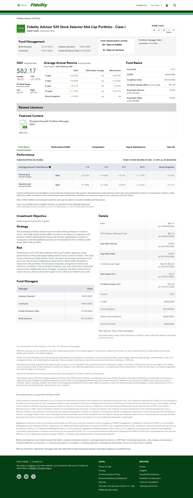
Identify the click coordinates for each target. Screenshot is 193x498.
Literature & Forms (148, 485)
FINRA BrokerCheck (108, 489)
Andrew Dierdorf (67, 46)
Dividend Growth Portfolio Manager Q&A (49, 123)
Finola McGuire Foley (69, 50)
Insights (143, 470)
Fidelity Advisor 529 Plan (28, 18)
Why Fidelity (22, 461)
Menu (24, 5)
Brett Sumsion (25, 46)
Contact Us (141, 5)
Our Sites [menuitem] (155, 5)
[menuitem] (22, 5)
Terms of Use (105, 466)
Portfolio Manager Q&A (150, 40)
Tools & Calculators (149, 482)
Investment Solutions (149, 474)
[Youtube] (26, 476)
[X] (33, 476)
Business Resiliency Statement (113, 478)
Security (102, 482)
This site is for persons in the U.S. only (117, 485)
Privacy (102, 470)
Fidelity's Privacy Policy (40, 468)
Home (142, 466)
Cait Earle (23, 50)
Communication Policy (109, 474)
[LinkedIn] (19, 476)
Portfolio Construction (150, 478)
